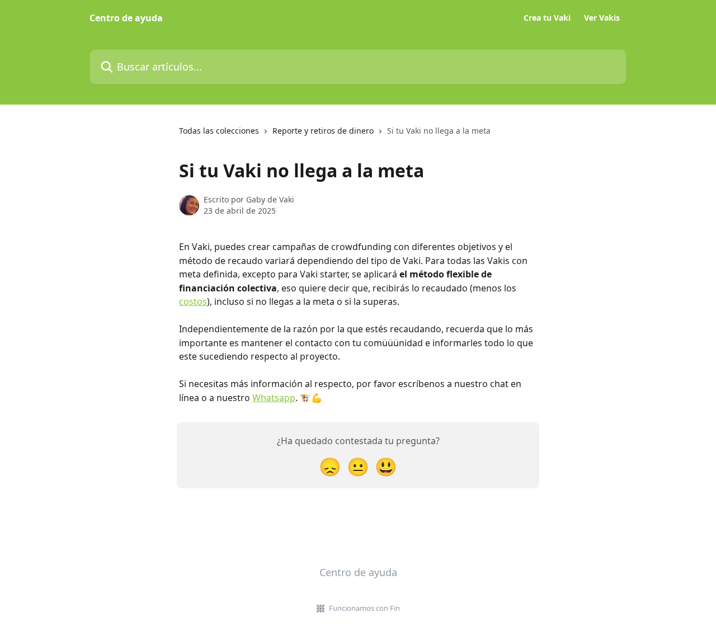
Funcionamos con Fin (364, 608)
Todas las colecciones (219, 130)
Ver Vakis (602, 18)
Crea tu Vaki (547, 18)
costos (193, 301)
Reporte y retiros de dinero (323, 130)
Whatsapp (273, 398)
